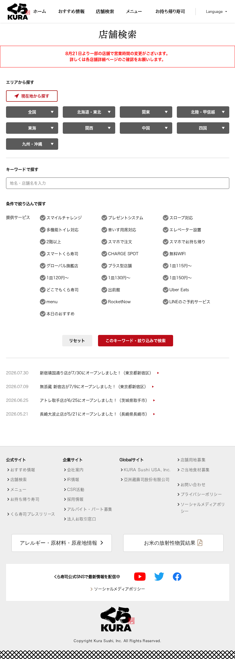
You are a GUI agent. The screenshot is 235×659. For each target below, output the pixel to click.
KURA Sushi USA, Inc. (147, 470)
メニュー (18, 490)
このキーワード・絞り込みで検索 (135, 341)
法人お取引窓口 (81, 519)
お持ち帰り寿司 (25, 499)
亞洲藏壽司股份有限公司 (147, 480)
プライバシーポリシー (201, 494)
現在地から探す (35, 96)
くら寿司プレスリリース (32, 514)
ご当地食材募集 (195, 470)
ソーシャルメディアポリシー (203, 507)
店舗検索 (18, 480)
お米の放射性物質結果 (169, 543)
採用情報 (75, 499)
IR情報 (73, 480)
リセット (77, 341)
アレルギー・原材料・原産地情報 (58, 543)
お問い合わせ (193, 485)
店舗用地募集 (193, 460)
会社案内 (75, 470)
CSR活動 (76, 490)
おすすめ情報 (22, 470)
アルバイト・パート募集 (89, 509)
